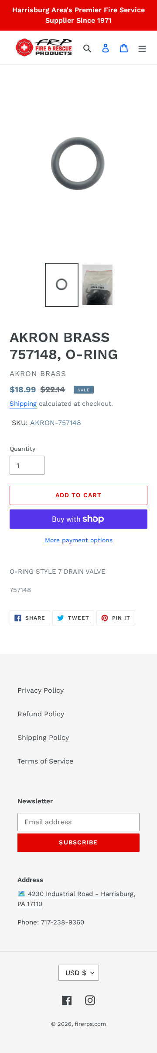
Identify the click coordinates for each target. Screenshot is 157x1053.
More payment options (79, 540)
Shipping (23, 404)
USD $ (75, 973)
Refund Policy (40, 714)
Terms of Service (45, 761)
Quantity (22, 448)
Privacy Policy (40, 690)
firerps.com (90, 1024)
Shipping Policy (43, 737)
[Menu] (142, 47)
